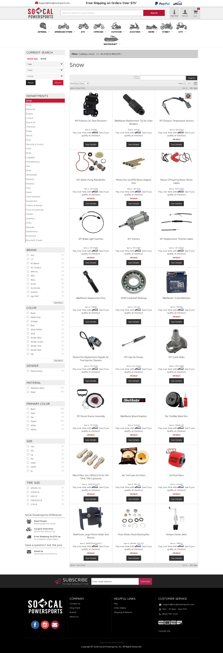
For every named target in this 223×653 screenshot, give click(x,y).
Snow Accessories (35, 209)
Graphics (30, 218)
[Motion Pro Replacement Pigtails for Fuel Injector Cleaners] (91, 341)
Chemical (30, 126)
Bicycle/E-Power (34, 240)
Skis (28, 166)
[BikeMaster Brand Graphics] (134, 400)
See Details (91, 144)
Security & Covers (35, 144)
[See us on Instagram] (45, 625)
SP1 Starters (134, 239)
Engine (29, 113)
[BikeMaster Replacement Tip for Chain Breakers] (134, 105)
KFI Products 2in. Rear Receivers (91, 120)
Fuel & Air (30, 122)
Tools (28, 148)
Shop (28, 170)
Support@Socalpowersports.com (54, 3)
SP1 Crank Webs (177, 357)
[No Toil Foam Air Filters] (134, 456)
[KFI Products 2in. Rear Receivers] (91, 105)
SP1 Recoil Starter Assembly (91, 416)
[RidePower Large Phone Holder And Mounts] (91, 518)
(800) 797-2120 (170, 614)
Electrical (30, 109)
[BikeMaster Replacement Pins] (91, 282)
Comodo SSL (164, 631)
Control (29, 118)
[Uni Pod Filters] (176, 459)
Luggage (30, 157)
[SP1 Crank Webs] (176, 341)
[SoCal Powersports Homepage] (40, 13)
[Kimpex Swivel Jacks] (176, 518)
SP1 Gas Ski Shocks (133, 357)
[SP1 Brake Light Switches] (91, 222)
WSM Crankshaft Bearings (134, 298)
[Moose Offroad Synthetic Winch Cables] (176, 157)
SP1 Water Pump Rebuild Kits (90, 180)
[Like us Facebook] (35, 625)
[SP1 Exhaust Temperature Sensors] (176, 104)
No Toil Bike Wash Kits (176, 416)
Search (58, 82)
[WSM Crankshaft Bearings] (134, 282)
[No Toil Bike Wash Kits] (176, 400)
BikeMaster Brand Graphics (134, 416)
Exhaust (30, 179)
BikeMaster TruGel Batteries (176, 298)
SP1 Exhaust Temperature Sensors (176, 120)
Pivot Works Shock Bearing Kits (133, 534)
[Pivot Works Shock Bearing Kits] (134, 518)
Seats (29, 192)
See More (58, 303)
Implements (31, 231)
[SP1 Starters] (134, 220)
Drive (28, 105)
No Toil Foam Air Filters (133, 475)
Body (28, 153)
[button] (94, 13)
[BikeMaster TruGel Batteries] (176, 282)
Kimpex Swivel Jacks (176, 534)
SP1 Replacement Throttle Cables (176, 239)
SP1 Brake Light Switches (91, 239)
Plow (28, 140)
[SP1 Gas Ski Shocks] (134, 341)
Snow (29, 100)
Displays (30, 183)
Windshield (31, 174)
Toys (28, 188)
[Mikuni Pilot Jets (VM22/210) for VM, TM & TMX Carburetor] (91, 458)
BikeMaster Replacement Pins (90, 298)
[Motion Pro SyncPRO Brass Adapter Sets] (134, 164)
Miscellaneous (33, 161)
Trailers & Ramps (34, 205)
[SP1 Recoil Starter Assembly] (91, 399)
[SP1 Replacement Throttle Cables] (176, 222)
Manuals (30, 227)
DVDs (28, 222)
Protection (31, 235)
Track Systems (33, 196)
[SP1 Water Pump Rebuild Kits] (91, 161)
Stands (29, 214)
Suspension (31, 201)
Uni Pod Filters (176, 475)
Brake (29, 131)
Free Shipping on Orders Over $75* (111, 3)
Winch (29, 135)
